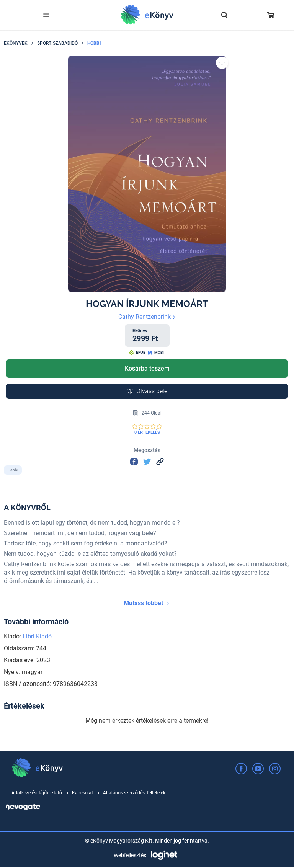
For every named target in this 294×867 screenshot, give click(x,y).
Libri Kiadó (37, 636)
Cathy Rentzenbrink (145, 316)
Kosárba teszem (147, 368)
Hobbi (94, 43)
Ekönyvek (16, 43)
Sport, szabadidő (57, 43)
